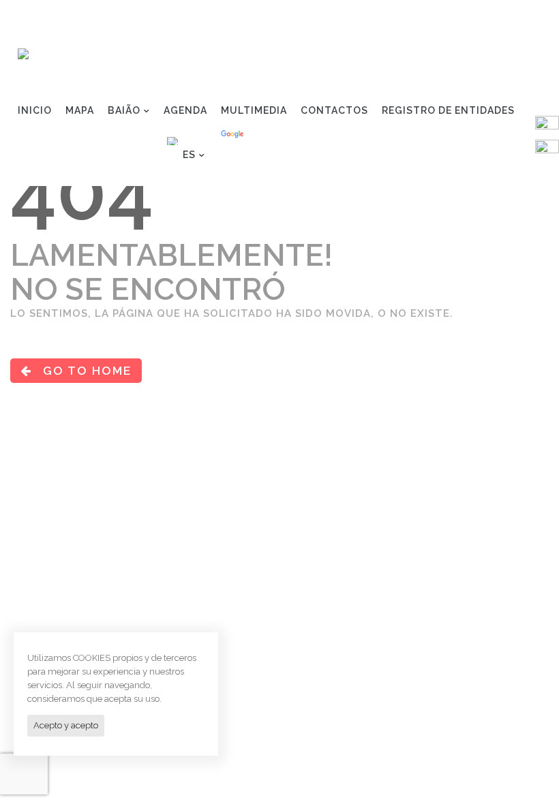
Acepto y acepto (65, 725)
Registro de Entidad (477, 18)
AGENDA (185, 110)
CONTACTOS (334, 110)
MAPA (79, 110)
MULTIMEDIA (254, 110)
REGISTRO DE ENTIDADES (448, 110)
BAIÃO (124, 110)
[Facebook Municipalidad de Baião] (547, 126)
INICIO (35, 110)
